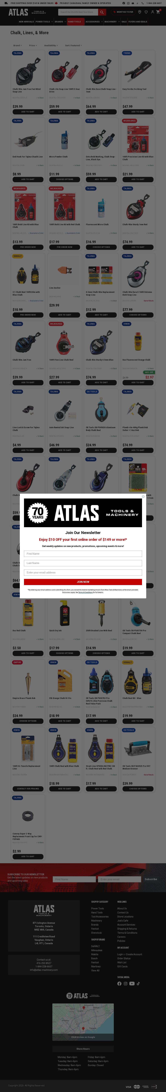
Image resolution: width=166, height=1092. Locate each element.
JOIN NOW (83, 581)
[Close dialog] (143, 496)
